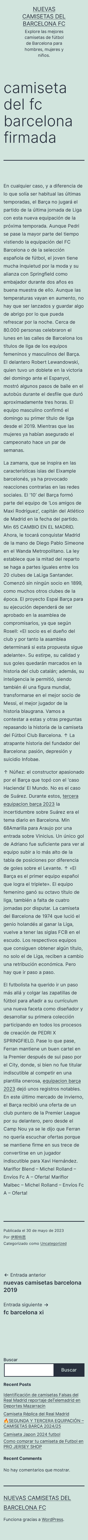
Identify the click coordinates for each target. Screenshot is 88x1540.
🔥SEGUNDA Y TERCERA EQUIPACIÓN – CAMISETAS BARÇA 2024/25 (44, 1423)
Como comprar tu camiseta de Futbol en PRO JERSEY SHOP (44, 1444)
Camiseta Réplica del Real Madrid (36, 1413)
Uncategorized (53, 1243)
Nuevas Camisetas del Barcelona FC (44, 16)
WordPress (52, 1519)
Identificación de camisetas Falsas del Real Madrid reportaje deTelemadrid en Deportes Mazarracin (42, 1400)
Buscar (11, 1359)
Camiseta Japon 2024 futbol (32, 1434)
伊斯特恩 (18, 1237)
